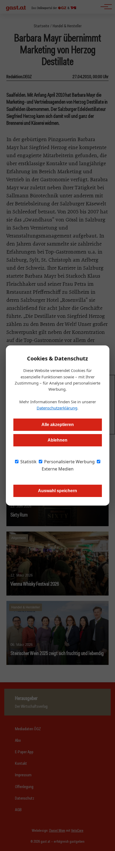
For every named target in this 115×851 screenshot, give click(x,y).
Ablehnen (57, 440)
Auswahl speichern (57, 490)
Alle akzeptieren (57, 424)
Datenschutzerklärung (57, 408)
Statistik (28, 462)
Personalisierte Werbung (69, 462)
